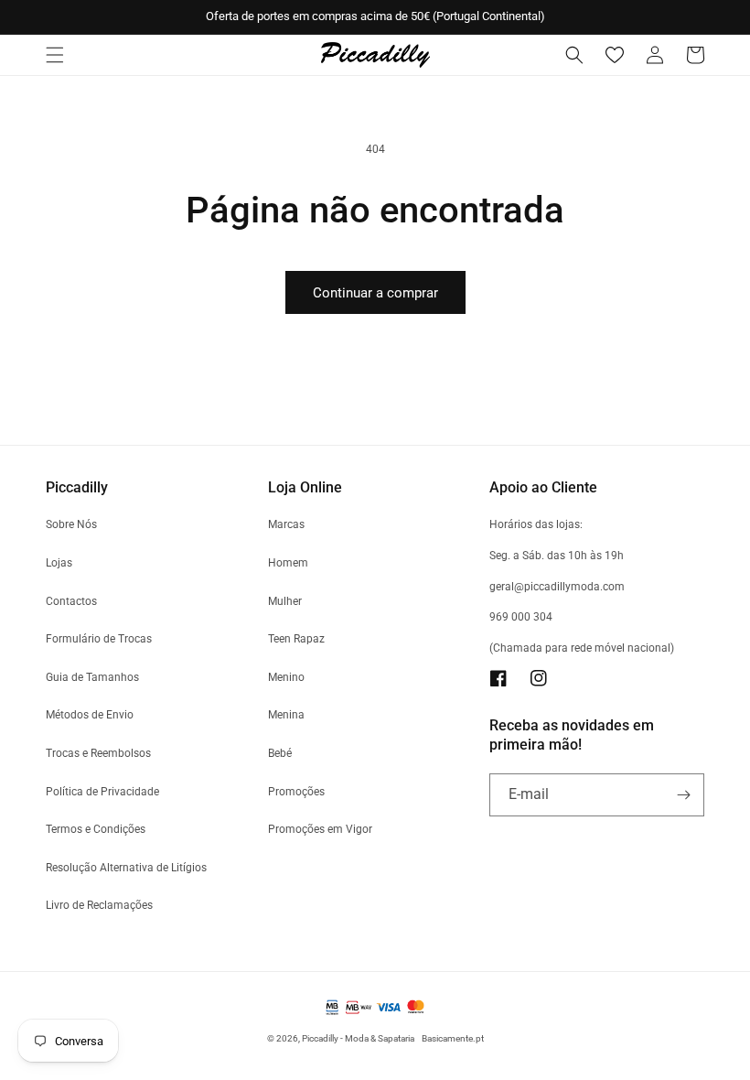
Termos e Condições (95, 829)
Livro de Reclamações (99, 905)
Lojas (59, 562)
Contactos (71, 601)
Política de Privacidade (102, 791)
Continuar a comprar (375, 293)
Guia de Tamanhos (92, 677)
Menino (286, 677)
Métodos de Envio (90, 714)
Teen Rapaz (296, 638)
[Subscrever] (683, 794)
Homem (288, 562)
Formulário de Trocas (99, 638)
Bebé (280, 753)
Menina (286, 714)
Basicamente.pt (453, 1038)
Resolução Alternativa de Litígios (126, 867)
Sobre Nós (71, 524)
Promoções (296, 791)
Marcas (286, 524)
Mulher (285, 601)
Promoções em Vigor (320, 829)
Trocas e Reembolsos (98, 753)
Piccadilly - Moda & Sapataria (358, 1038)
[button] (55, 55)
